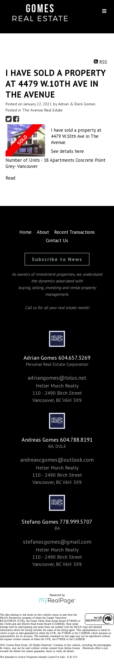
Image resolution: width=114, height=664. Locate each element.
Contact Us (57, 240)
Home (25, 232)
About (43, 232)
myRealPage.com (57, 601)
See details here (67, 151)
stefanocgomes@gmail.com (57, 541)
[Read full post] (26, 140)
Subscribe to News (57, 259)
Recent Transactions (74, 232)
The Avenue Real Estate (42, 110)
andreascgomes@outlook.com (57, 459)
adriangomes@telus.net (57, 377)
